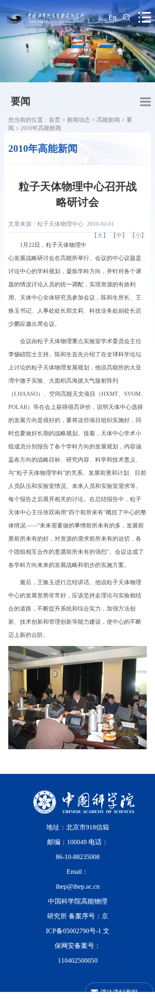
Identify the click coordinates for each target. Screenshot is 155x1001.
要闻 (21, 101)
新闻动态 (78, 120)
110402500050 (78, 960)
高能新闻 (108, 120)
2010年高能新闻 (41, 128)
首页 (54, 120)
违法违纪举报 (119, 991)
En (112, 17)
